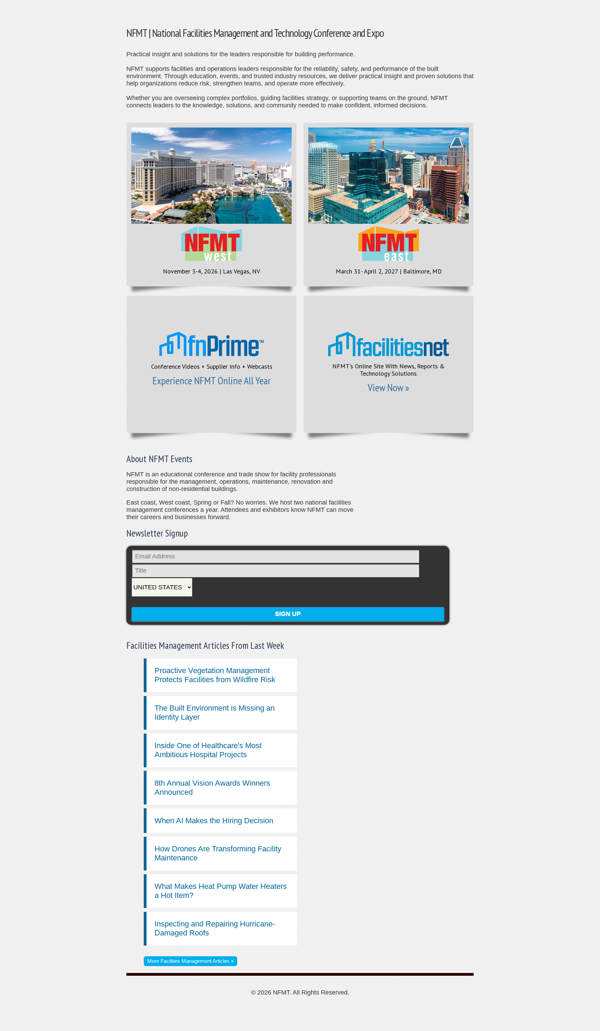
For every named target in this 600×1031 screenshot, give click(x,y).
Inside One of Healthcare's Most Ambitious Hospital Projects (208, 750)
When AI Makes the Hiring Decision (214, 820)
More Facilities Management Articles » (190, 961)
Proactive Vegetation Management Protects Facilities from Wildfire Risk (215, 675)
